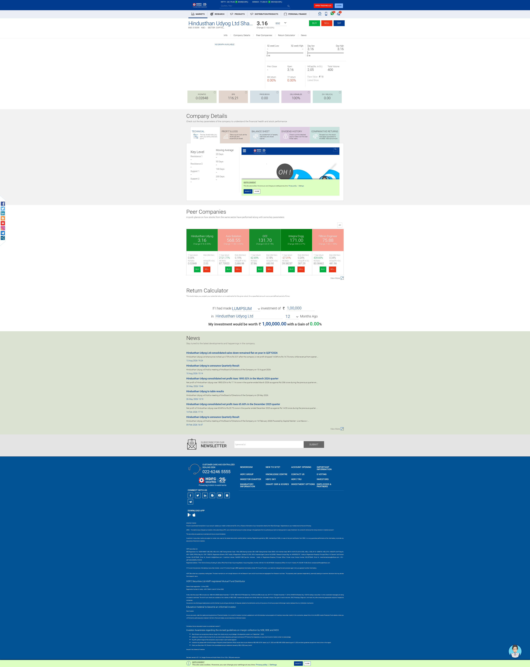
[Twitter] (198, 495)
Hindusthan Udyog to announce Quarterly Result (212, 365)
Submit (313, 444)
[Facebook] (190, 495)
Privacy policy (261, 665)
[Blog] (212, 495)
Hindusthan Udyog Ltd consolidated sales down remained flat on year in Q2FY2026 (232, 352)
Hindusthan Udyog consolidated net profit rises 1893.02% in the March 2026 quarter (232, 378)
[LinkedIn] (205, 495)
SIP (339, 23)
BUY (197, 269)
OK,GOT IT (298, 663)
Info (225, 35)
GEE (265, 236)
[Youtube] (219, 495)
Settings (273, 665)
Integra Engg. (296, 236)
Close (307, 663)
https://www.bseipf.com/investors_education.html (200, 620)
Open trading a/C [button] (323, 6)
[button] (281, 23)
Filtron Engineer (328, 236)
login (338, 6)
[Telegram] (190, 502)
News (303, 35)
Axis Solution (233, 236)
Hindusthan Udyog (202, 236)
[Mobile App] (326, 13)
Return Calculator (286, 35)
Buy (314, 23)
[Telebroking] (320, 13)
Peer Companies (264, 35)
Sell (327, 23)
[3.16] (267, 53)
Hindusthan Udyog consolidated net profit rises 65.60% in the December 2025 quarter (233, 404)
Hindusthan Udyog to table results (205, 391)
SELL (207, 269)
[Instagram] (227, 495)
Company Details (242, 35)
